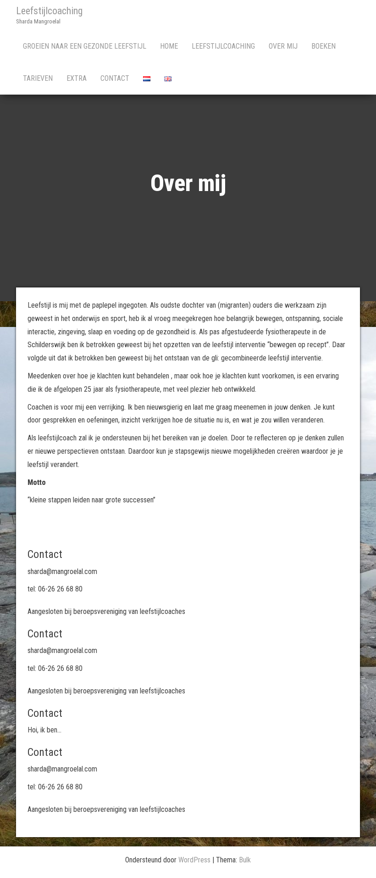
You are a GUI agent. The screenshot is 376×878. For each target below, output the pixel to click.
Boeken (323, 46)
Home (169, 46)
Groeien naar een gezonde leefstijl (84, 46)
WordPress (194, 859)
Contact (114, 78)
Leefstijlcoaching (49, 11)
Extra (76, 78)
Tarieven (38, 78)
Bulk (245, 859)
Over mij (283, 46)
